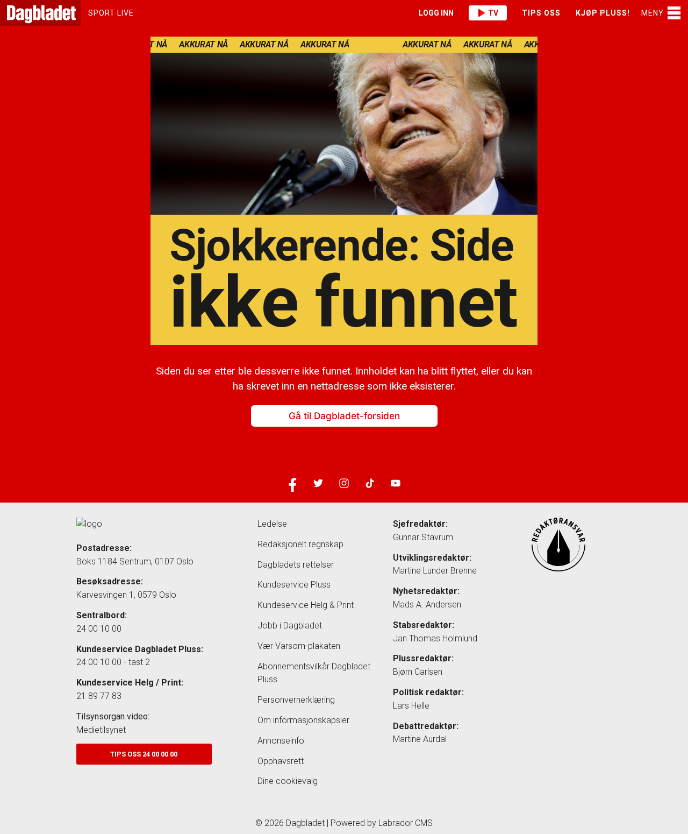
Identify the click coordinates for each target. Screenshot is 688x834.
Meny (652, 13)
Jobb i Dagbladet (289, 625)
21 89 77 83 (98, 696)
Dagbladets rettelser (295, 565)
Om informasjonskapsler (303, 720)
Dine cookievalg (287, 781)
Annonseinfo (280, 741)
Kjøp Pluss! (603, 13)
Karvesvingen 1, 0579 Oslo (126, 595)
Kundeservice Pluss (294, 584)
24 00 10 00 (98, 629)
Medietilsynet (101, 730)
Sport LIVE (111, 13)
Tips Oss (541, 13)
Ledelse (272, 524)
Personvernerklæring (296, 700)
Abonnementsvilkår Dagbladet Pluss (313, 673)
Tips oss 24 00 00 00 (143, 754)
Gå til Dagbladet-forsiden (344, 416)
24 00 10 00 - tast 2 (113, 662)
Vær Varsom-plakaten (298, 646)
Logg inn (436, 13)
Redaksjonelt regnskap (300, 544)
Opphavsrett (280, 761)
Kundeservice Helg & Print (305, 605)
